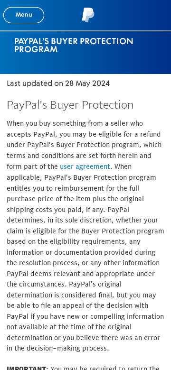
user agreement (85, 166)
